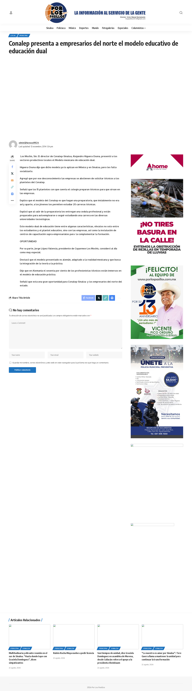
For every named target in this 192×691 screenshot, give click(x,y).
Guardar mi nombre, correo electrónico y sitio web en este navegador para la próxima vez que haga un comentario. (60, 363)
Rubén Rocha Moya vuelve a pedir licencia (73, 653)
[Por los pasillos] (96, 12)
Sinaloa (26, 648)
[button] (11, 12)
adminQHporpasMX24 (29, 142)
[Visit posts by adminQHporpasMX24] (13, 144)
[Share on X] (12, 173)
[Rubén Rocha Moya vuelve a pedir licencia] (74, 636)
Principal (24, 35)
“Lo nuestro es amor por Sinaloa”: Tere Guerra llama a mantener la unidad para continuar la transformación (161, 656)
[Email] (12, 180)
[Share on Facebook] (12, 166)
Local (13, 35)
